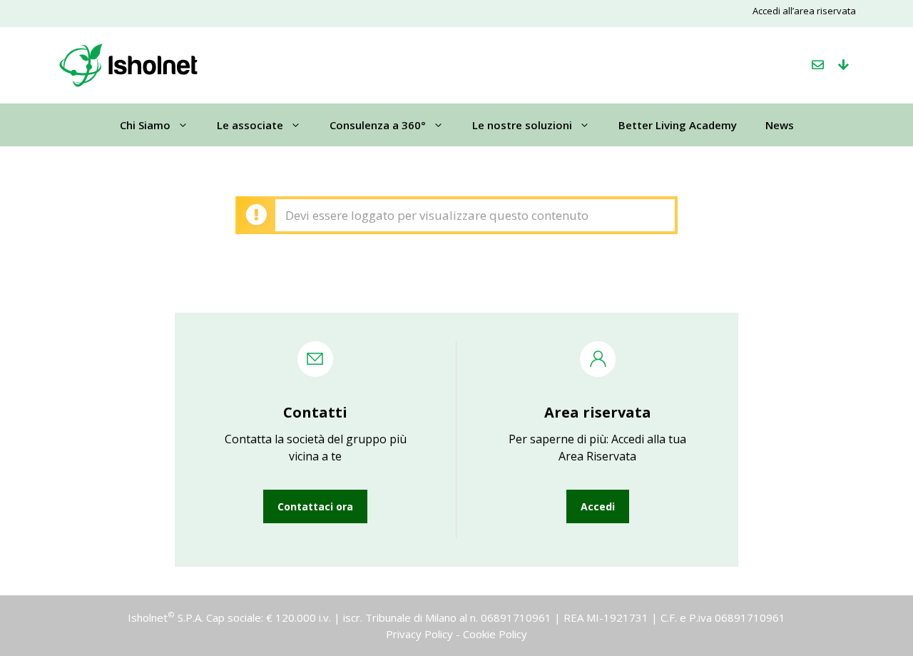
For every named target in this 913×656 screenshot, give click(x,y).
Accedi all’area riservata (804, 10)
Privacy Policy (419, 634)
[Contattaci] (818, 65)
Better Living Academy (677, 125)
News (779, 125)
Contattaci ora (315, 506)
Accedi (598, 506)
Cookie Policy (495, 634)
